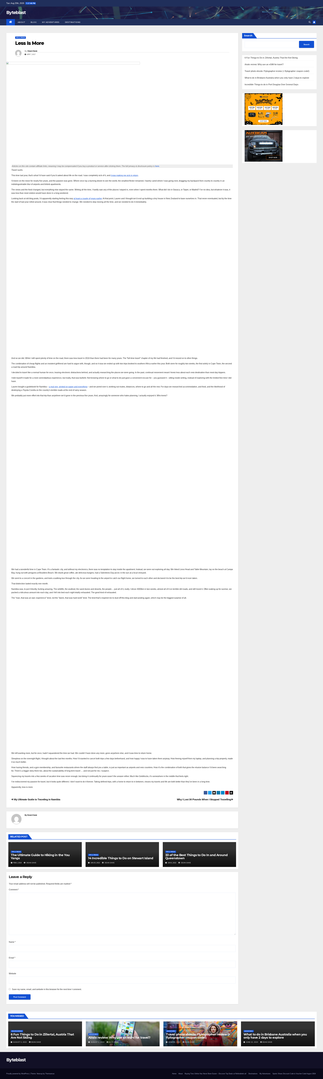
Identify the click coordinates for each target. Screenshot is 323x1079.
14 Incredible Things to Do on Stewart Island (120, 858)
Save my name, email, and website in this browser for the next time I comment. (47, 989)
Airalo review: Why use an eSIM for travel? (264, 64)
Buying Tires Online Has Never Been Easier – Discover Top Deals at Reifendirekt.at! (215, 1074)
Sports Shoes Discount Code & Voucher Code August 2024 (294, 1074)
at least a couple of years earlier (88, 198)
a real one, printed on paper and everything (68, 387)
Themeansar (49, 1074)
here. (157, 166)
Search (248, 35)
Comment (14, 890)
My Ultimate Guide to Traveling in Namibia (37, 799)
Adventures (93, 1034)
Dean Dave (32, 51)
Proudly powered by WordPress (18, 1074)
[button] (310, 22)
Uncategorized (16, 1031)
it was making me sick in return (124, 175)
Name (12, 942)
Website (12, 973)
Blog (33, 22)
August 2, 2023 (98, 1042)
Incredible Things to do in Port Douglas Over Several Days (271, 84)
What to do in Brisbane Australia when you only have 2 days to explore (277, 78)
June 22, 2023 (174, 1042)
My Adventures (50, 22)
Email (12, 958)
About (21, 22)
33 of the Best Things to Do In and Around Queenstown (196, 856)
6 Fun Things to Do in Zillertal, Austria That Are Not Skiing (271, 58)
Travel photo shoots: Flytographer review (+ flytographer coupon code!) (277, 71)
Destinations (72, 22)
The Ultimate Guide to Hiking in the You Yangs (40, 856)
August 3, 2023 (20, 1042)
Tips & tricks (20, 37)
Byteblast (16, 12)
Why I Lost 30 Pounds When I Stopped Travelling (204, 799)
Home (174, 1074)
